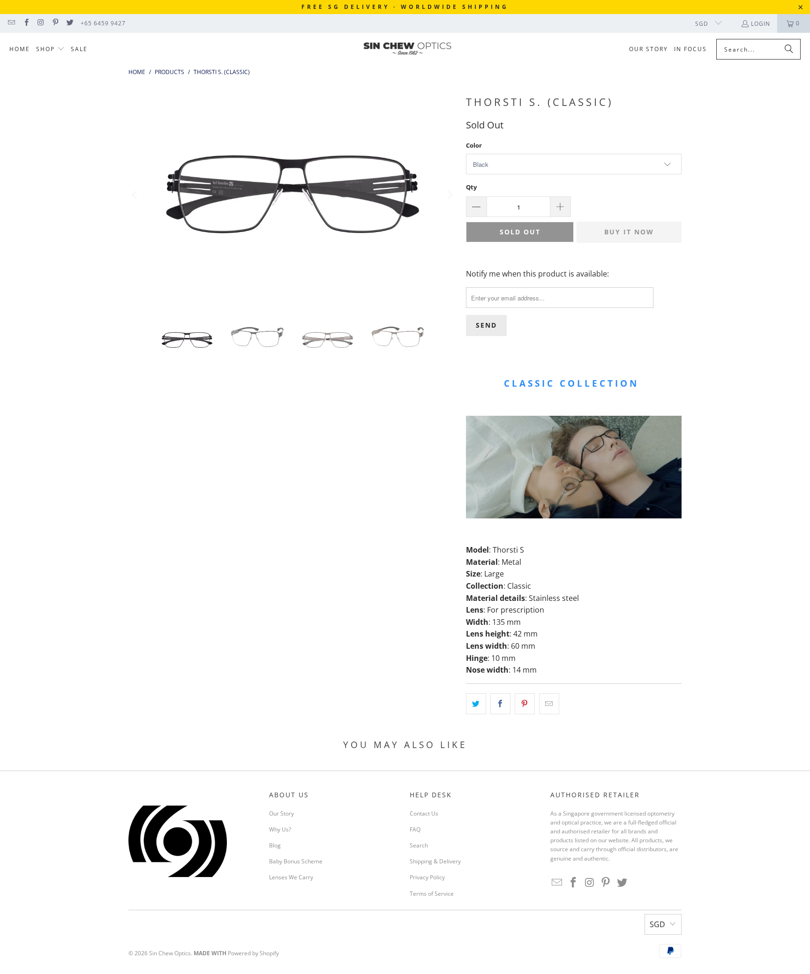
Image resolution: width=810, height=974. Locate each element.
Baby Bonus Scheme (295, 861)
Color (474, 145)
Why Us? (280, 829)
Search (419, 845)
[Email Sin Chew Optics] (11, 23)
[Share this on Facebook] (500, 704)
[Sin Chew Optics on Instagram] (41, 23)
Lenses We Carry (291, 877)
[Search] (789, 49)
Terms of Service (432, 894)
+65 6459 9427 (103, 23)
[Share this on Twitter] (476, 704)
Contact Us (424, 813)
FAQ (415, 829)
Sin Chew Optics (170, 953)
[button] (50, 49)
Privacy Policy (427, 877)
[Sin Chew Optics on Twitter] (70, 23)
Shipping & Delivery (435, 861)
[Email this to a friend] (549, 704)
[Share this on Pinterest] (525, 704)
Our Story (281, 813)
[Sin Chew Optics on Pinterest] (55, 23)
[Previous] (135, 194)
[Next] (449, 194)
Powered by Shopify (253, 953)
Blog (275, 845)
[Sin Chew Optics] (408, 50)
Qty (471, 187)
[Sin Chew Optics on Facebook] (26, 23)
